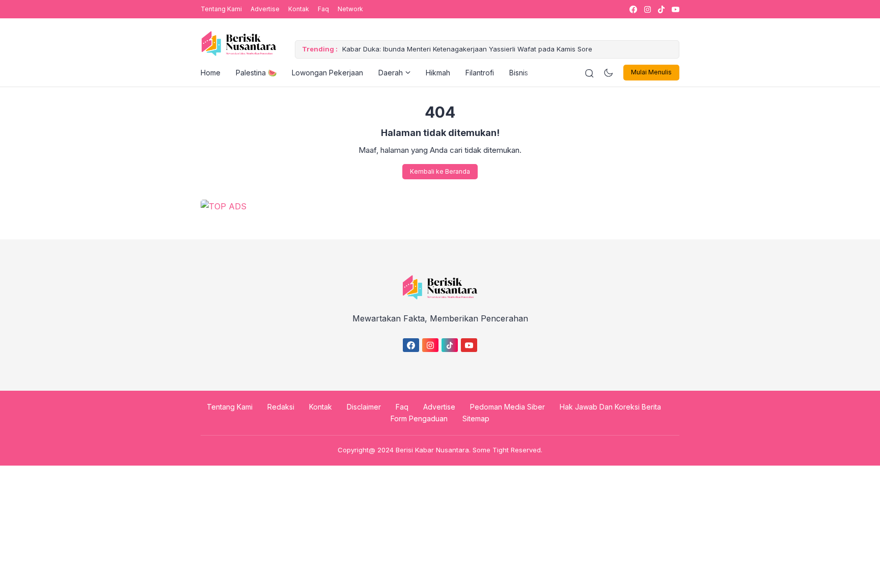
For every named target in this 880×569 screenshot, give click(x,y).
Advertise (265, 9)
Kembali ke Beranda (440, 171)
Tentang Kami (221, 9)
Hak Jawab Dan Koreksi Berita (610, 406)
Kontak (298, 9)
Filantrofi (479, 72)
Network (350, 9)
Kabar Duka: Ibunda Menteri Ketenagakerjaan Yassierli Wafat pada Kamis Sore (467, 49)
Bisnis (518, 72)
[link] (633, 9)
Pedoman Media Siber (507, 406)
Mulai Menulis (651, 72)
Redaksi (280, 406)
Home (211, 72)
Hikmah (438, 72)
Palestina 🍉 (256, 72)
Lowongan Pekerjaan (327, 72)
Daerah (390, 72)
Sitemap (475, 418)
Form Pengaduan (419, 418)
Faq (323, 9)
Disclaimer (364, 406)
